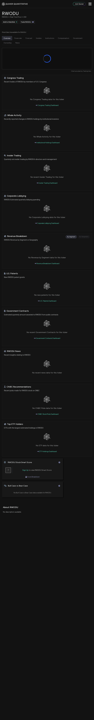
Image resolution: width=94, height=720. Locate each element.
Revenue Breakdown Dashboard (47, 263)
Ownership (8, 43)
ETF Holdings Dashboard (48, 451)
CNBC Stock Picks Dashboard (48, 414)
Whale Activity (14, 115)
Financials (18, 38)
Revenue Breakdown (17, 236)
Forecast (29, 38)
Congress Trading (15, 78)
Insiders (38, 38)
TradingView (87, 71)
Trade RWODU (26, 22)
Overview (7, 38)
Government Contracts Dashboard (47, 338)
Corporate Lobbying (16, 196)
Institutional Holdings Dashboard (48, 143)
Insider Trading (14, 156)
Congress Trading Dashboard (48, 105)
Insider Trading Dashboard (47, 183)
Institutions (49, 38)
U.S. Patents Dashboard (47, 301)
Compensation (63, 38)
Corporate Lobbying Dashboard (48, 223)
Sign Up (25, 470)
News (17, 43)
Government (77, 38)
